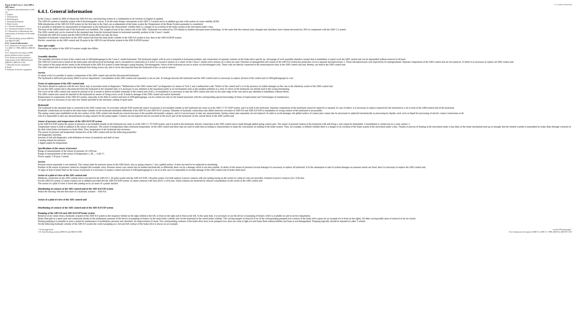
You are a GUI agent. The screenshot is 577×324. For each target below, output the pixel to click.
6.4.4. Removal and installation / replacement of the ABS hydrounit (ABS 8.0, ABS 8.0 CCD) (19, 59)
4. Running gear (11, 19)
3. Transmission (11, 17)
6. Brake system (11, 24)
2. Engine (9, 14)
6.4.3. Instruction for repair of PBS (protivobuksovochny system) (19, 54)
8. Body (8, 67)
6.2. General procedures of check (18, 29)
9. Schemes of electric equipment (18, 69)
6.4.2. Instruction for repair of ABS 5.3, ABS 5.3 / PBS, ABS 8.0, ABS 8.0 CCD (20, 47)
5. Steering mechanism (14, 21)
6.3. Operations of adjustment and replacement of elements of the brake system (20, 33)
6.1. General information (15, 26)
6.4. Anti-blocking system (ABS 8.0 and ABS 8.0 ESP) (19, 39)
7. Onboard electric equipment (17, 65)
